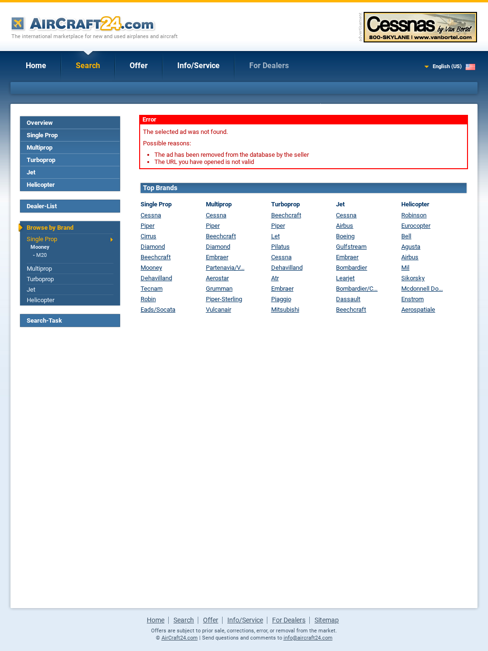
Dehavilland (156, 278)
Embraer (217, 257)
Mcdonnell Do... (422, 288)
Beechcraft (156, 257)
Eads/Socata (158, 309)
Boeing (345, 236)
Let (275, 236)
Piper (147, 225)
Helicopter (41, 184)
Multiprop (39, 147)
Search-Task (44, 320)
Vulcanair (218, 309)
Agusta (410, 246)
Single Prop (42, 135)
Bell (406, 236)
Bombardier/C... (356, 288)
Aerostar (217, 278)
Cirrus (148, 236)
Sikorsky (413, 278)
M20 (41, 255)
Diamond (153, 246)
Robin (148, 299)
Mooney (40, 247)
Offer (139, 65)
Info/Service (198, 65)
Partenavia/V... (225, 267)
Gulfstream (351, 246)
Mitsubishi (285, 309)
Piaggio (281, 299)
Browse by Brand (50, 227)
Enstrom (412, 299)
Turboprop (41, 159)
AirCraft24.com (180, 638)
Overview (40, 122)
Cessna (151, 215)
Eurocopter (415, 225)
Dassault (348, 299)
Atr (275, 278)
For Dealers (269, 65)
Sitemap (327, 620)
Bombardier (351, 267)
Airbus (344, 225)
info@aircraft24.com (308, 638)
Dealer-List (42, 206)
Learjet (345, 278)
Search (88, 65)
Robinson (414, 215)
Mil (405, 267)
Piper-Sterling (224, 299)
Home (36, 65)
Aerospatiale (418, 309)
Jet (31, 172)
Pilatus (280, 246)
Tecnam (152, 288)
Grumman (219, 288)
